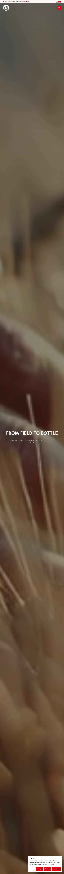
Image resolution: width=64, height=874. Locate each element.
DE (57, 1)
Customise (56, 869)
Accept (39, 869)
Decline (47, 869)
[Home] (6, 8)
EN (59, 1)
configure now (26, 1)
